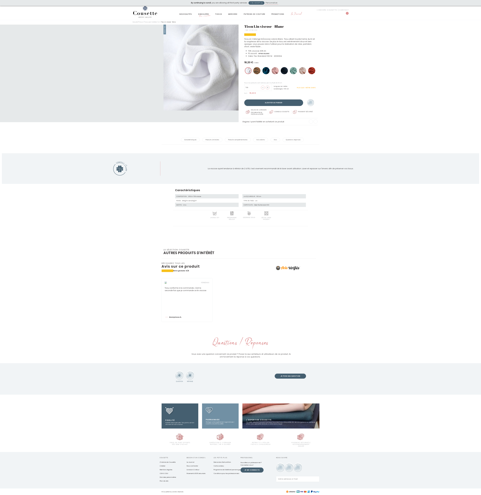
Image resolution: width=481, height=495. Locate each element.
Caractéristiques (190, 140)
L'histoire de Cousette (167, 462)
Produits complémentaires (237, 140)
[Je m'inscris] (317, 479)
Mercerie (232, 14)
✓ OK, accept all (256, 3)
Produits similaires (212, 140)
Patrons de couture (254, 14)
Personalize (271, 3)
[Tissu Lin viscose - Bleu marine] (284, 71)
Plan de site (164, 481)
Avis (275, 140)
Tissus (218, 14)
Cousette (164, 458)
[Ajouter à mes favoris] (311, 102)
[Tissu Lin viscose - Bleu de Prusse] (266, 71)
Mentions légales (166, 470)
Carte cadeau (219, 466)
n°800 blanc (264, 54)
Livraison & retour (193, 470)
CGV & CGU (164, 473)
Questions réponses (293, 140)
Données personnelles (168, 477)
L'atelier (162, 466)
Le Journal (296, 14)
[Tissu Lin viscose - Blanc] (248, 70)
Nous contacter (192, 466)
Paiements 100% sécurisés (196, 473)
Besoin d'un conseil (196, 458)
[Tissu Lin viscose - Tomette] (312, 71)
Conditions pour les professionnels (226, 473)
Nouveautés (185, 14)
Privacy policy (285, 3)
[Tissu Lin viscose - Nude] (302, 71)
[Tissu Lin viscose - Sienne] (257, 71)
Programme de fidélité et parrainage (227, 470)
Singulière (204, 15)
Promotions (277, 14)
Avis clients (260, 140)
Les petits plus (220, 458)
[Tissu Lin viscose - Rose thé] (275, 71)
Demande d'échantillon (222, 462)
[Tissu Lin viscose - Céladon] (293, 71)
